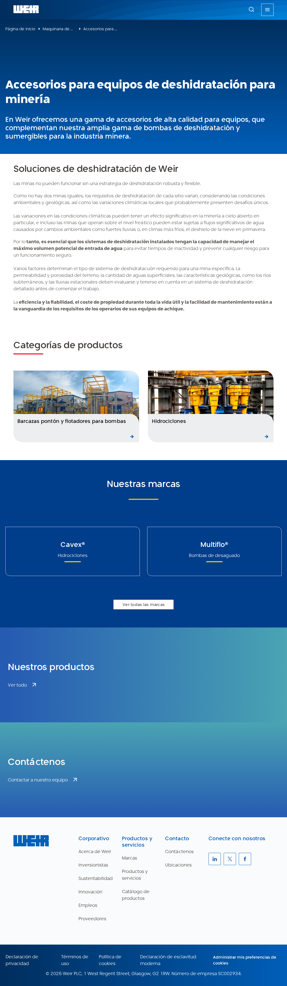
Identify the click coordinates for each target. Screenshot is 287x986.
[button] (251, 9)
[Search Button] (251, 9)
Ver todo (17, 685)
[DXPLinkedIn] (215, 859)
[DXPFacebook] (245, 859)
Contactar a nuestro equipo (38, 780)
